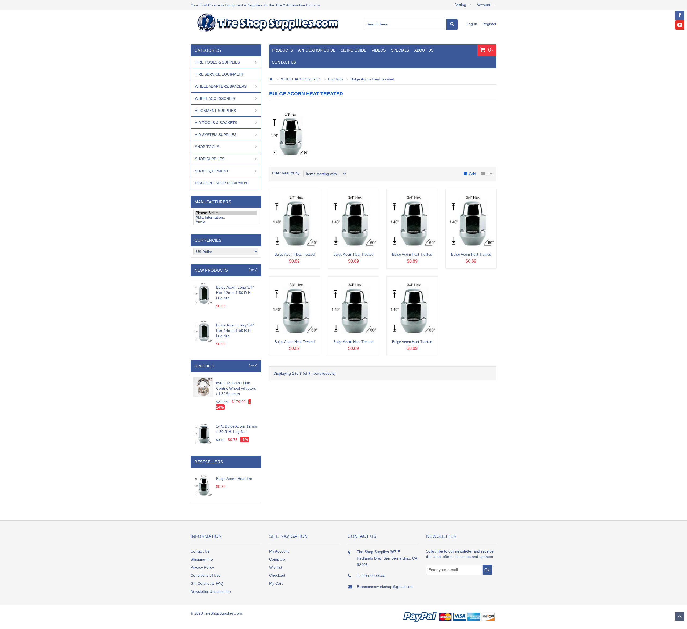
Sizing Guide (353, 50)
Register (489, 24)
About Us (423, 50)
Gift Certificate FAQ (207, 583)
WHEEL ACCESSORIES (301, 79)
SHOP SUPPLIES (209, 159)
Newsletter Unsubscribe (211, 591)
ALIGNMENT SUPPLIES (215, 110)
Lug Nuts (336, 79)
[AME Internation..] (226, 217)
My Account (279, 551)
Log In (472, 24)
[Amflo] (226, 222)
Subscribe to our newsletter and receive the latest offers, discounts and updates (460, 554)
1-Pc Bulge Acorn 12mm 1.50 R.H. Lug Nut (236, 429)
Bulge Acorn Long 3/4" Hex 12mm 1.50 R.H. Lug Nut (235, 292)
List (489, 174)
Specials (400, 50)
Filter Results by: (286, 173)
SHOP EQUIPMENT (212, 171)
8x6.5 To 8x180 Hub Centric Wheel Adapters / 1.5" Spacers (236, 388)
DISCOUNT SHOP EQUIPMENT (222, 183)
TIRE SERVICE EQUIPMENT (219, 74)
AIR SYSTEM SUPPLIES (215, 135)
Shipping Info (202, 559)
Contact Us (284, 62)
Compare (277, 559)
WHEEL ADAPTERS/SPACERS (221, 86)
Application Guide (316, 50)
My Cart (276, 583)
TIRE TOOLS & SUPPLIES (217, 62)
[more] (252, 269)
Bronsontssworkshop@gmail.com (385, 586)
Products (282, 50)
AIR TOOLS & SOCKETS (216, 122)
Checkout (277, 575)
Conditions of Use (206, 575)
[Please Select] (226, 213)
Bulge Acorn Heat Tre (234, 478)
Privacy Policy (202, 567)
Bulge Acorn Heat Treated (372, 79)
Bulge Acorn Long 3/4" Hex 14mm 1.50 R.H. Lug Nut (235, 330)
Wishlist (275, 567)
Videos (379, 50)
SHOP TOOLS (207, 147)
